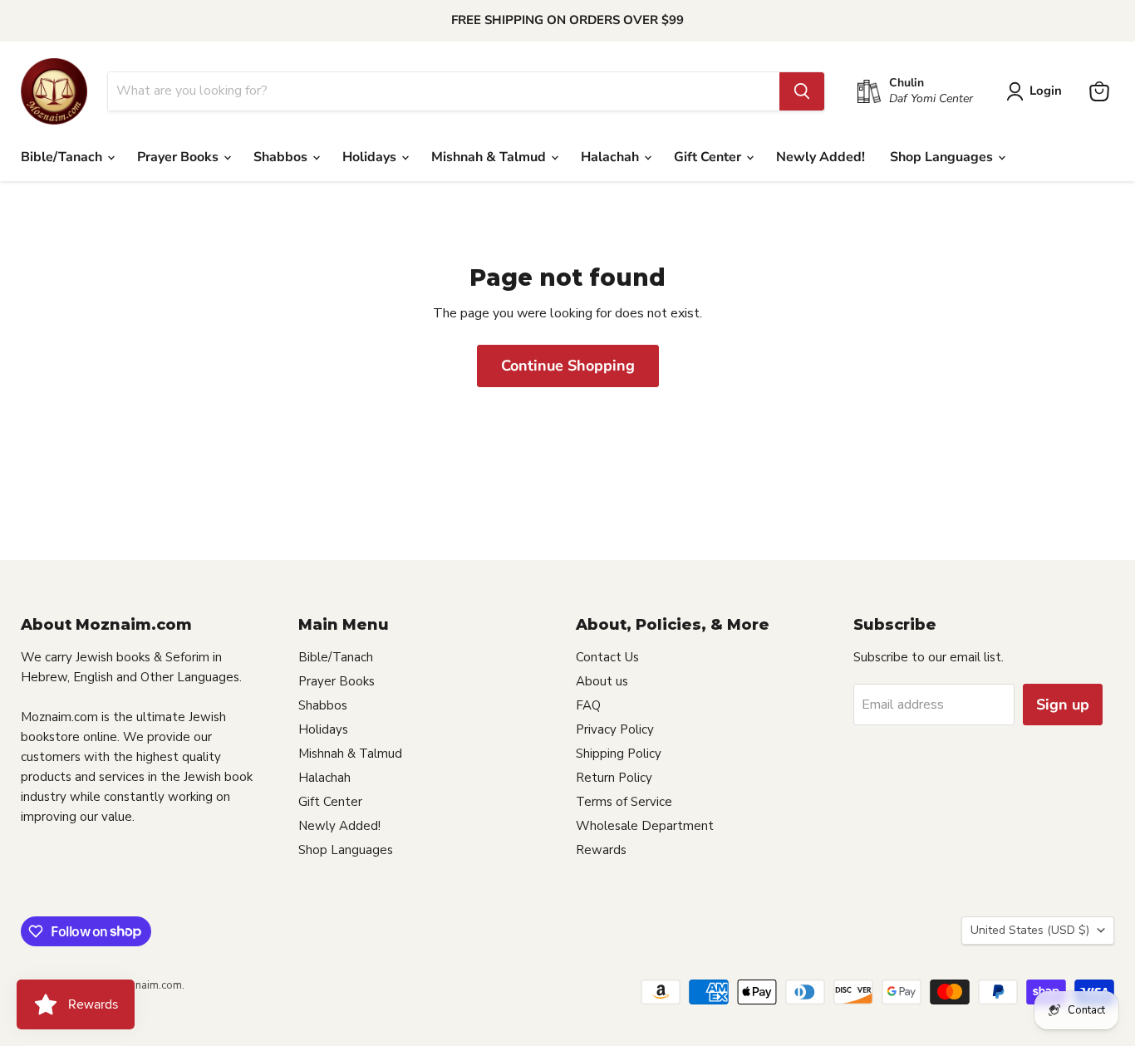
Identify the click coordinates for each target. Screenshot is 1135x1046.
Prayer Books (179, 157)
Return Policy (614, 777)
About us (602, 681)
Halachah (611, 157)
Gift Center (709, 157)
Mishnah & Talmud (490, 157)
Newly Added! (820, 157)
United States (1029, 930)
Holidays (371, 157)
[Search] (801, 91)
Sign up (1062, 705)
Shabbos (282, 157)
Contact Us (607, 657)
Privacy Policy (615, 729)
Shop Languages (943, 157)
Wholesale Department (645, 826)
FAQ (588, 705)
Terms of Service (624, 801)
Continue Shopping (568, 366)
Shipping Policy (618, 753)
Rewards (601, 850)
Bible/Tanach (63, 157)
